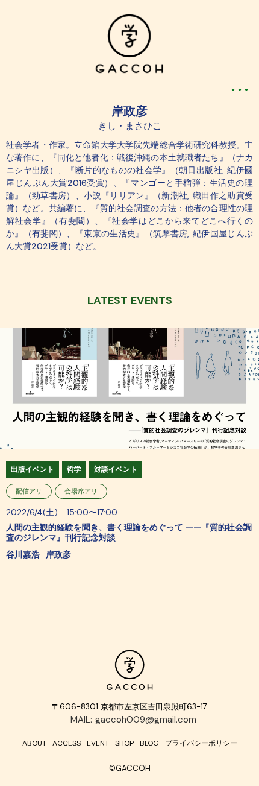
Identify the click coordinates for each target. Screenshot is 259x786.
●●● (241, 89)
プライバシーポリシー (201, 743)
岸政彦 (129, 111)
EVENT (98, 743)
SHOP (124, 743)
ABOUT (34, 743)
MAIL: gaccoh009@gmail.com (133, 720)
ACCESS (66, 743)
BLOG (149, 743)
